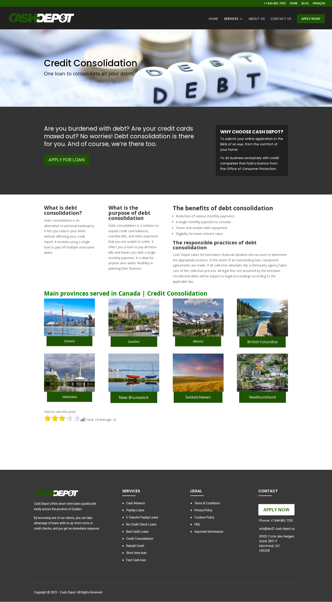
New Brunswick (134, 397)
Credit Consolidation (139, 539)
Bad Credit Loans (137, 532)
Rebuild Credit (135, 546)
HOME (293, 3)
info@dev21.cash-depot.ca (277, 529)
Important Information (208, 532)
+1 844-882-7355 (275, 3)
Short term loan (136, 553)
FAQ (197, 524)
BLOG (305, 3)
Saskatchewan (198, 397)
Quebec (134, 341)
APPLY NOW (276, 510)
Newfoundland (262, 397)
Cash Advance (135, 503)
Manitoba (69, 396)
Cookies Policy (204, 517)
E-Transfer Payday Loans (142, 517)
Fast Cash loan (136, 560)
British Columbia (262, 341)
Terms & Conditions (207, 503)
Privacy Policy (203, 510)
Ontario (69, 341)
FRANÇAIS (319, 3)
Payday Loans (135, 510)
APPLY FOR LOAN (67, 160)
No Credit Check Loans (141, 524)
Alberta (198, 341)
